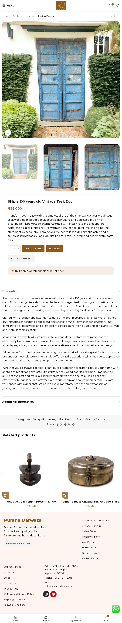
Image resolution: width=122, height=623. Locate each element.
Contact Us (10, 583)
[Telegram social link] (73, 424)
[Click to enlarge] (8, 133)
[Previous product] (111, 16)
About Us (9, 572)
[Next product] (118, 16)
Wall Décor (88, 542)
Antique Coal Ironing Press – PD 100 (31, 501)
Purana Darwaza (95, 419)
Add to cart (33, 248)
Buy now (54, 248)
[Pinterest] (53, 594)
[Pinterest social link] (65, 424)
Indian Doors (46, 16)
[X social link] (61, 424)
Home (6, 16)
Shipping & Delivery (15, 599)
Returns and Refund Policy (19, 594)
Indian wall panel (91, 536)
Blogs (7, 577)
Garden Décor (90, 553)
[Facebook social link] (57, 424)
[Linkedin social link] (69, 424)
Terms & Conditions (14, 605)
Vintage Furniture (24, 16)
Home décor (89, 547)
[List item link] (61, 578)
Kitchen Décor (90, 558)
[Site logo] (61, 5)
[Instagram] (46, 594)
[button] (5, 495)
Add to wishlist (21, 258)
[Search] (118, 5)
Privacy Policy (11, 588)
